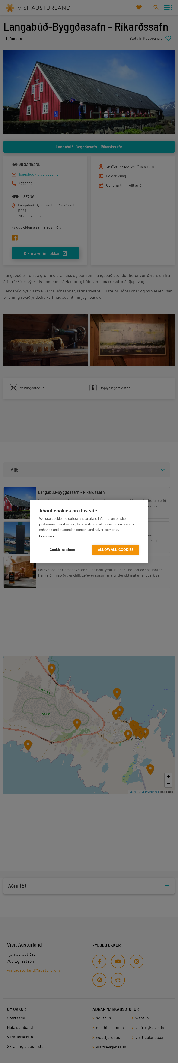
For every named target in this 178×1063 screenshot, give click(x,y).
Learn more (46, 536)
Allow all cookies (116, 549)
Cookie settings (62, 549)
